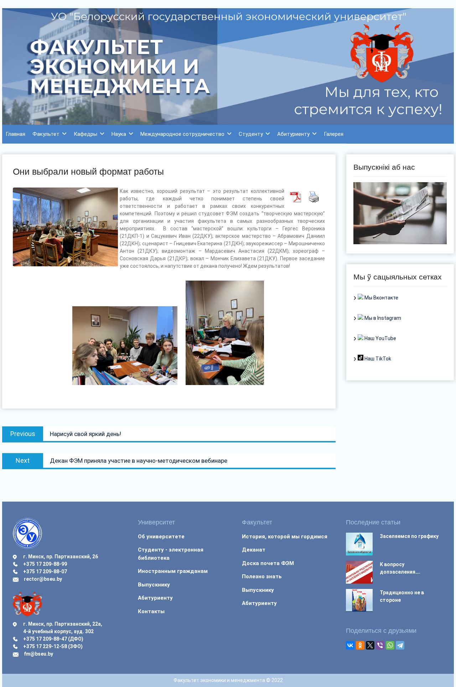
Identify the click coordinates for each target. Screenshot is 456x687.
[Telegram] (400, 645)
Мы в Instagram (382, 318)
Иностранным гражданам (173, 571)
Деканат (253, 550)
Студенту (251, 134)
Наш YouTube (379, 338)
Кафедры (85, 134)
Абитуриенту (293, 134)
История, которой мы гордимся (284, 536)
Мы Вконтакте (380, 298)
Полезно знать (262, 576)
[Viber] (380, 645)
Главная (15, 134)
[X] (370, 645)
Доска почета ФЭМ (268, 563)
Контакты (151, 611)
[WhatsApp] (390, 645)
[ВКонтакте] (350, 645)
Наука (119, 134)
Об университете (161, 536)
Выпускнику (154, 584)
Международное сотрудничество (182, 134)
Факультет (45, 134)
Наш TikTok (377, 359)
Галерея (333, 134)
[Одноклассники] (360, 645)
